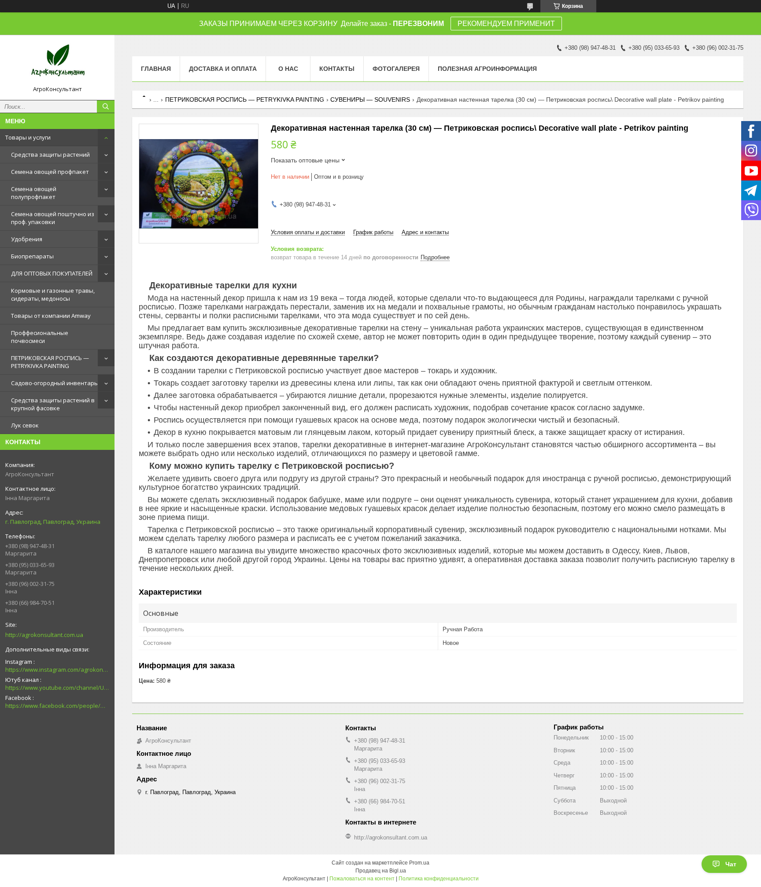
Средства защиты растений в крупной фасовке (53, 404)
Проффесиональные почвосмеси (39, 337)
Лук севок (25, 425)
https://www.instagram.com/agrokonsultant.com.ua (57, 670)
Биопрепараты (32, 256)
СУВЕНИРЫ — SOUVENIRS (370, 99)
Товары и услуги (28, 137)
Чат (730, 864)
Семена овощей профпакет (50, 172)
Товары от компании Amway (51, 316)
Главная (156, 68)
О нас (288, 68)
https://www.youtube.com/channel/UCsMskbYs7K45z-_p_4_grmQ (57, 688)
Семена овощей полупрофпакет (33, 193)
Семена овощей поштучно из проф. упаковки (52, 218)
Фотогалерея (396, 68)
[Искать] (106, 106)
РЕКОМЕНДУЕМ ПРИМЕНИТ (506, 23)
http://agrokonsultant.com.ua (44, 635)
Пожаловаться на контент (362, 879)
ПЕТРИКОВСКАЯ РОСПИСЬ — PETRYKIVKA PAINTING (50, 362)
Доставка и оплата (223, 68)
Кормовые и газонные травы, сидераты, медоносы (53, 294)
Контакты (337, 68)
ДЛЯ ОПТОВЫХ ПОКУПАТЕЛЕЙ (51, 273)
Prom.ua (419, 863)
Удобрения (26, 239)
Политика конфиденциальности (439, 879)
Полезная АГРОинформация (487, 68)
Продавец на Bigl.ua (380, 871)
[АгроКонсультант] (57, 63)
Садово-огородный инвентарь (54, 383)
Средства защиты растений (50, 154)
